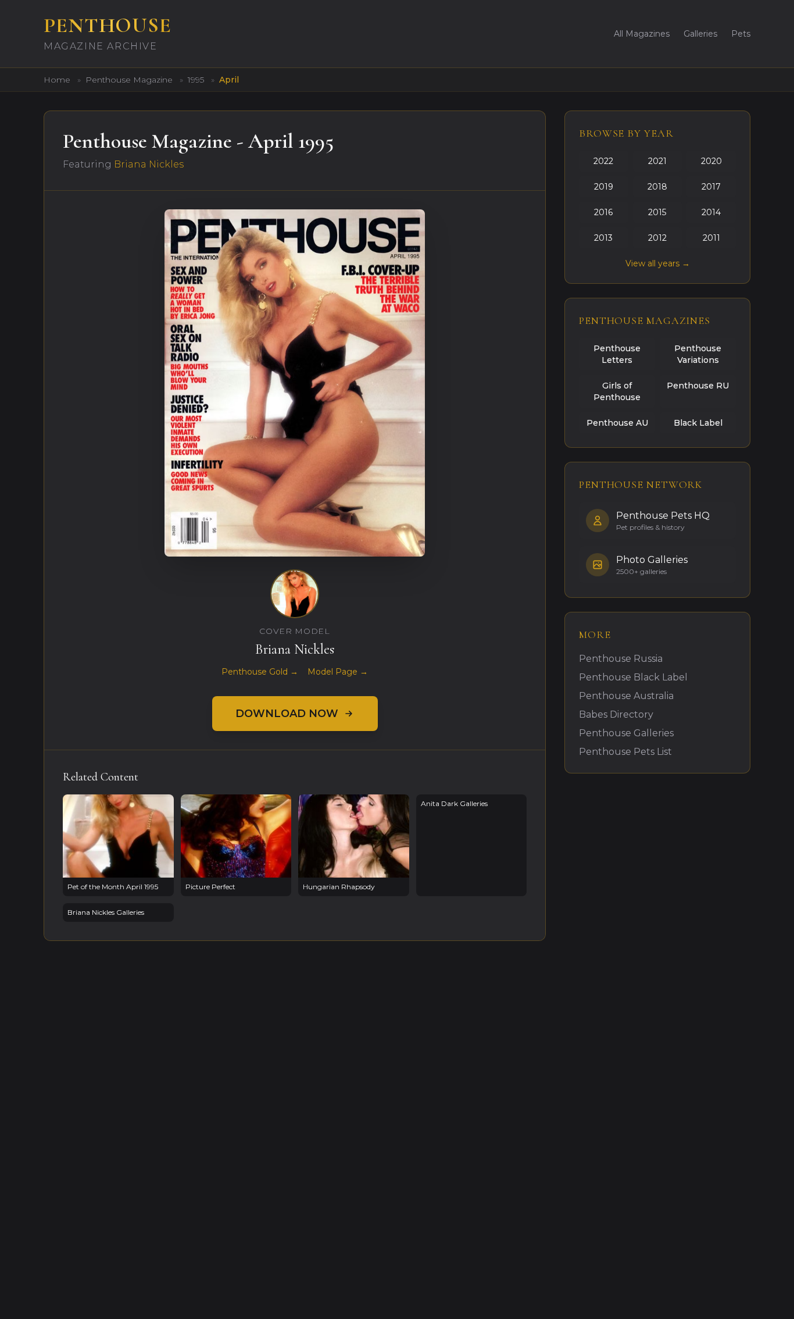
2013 (603, 238)
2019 (603, 186)
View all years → (657, 263)
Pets (740, 33)
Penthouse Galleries (626, 733)
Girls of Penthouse (617, 391)
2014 (711, 212)
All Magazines (642, 33)
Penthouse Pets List (625, 751)
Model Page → (337, 671)
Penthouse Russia (621, 658)
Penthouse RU (698, 385)
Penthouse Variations (697, 354)
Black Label (698, 423)
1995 (197, 79)
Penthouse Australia (626, 695)
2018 (657, 186)
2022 (603, 161)
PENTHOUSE (107, 25)
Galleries (700, 33)
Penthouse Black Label (633, 677)
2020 (711, 161)
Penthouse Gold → (259, 671)
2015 (657, 212)
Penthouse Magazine (130, 79)
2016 (603, 212)
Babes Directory (616, 714)
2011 (711, 238)
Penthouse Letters (617, 354)
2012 (657, 238)
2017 (711, 186)
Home (57, 79)
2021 (657, 161)
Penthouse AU (617, 423)
